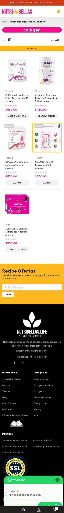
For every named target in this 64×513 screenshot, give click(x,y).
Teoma (9, 90)
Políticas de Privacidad (14, 446)
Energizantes (40, 403)
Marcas (6, 385)
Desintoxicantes (42, 397)
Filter (34, 48)
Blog (4, 397)
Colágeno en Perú (43, 385)
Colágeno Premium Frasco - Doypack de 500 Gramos (46, 98)
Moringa (37, 409)
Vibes (8, 224)
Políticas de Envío (42, 440)
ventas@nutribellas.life (35, 350)
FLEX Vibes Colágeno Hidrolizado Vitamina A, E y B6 (17, 231)
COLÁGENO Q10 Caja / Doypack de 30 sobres (16, 164)
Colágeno (38, 391)
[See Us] (22, 363)
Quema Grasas (41, 379)
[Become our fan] (14, 363)
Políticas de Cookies (13, 452)
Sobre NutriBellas (11, 379)
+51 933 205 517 (38, 356)
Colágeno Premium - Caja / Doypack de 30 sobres (16, 98)
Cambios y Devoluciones (46, 446)
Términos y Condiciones (15, 440)
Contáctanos (9, 403)
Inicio (5, 21)
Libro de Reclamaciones (15, 415)
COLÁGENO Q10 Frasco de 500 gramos (44, 164)
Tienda (6, 391)
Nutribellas (9, 341)
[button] (57, 480)
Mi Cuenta (7, 409)
